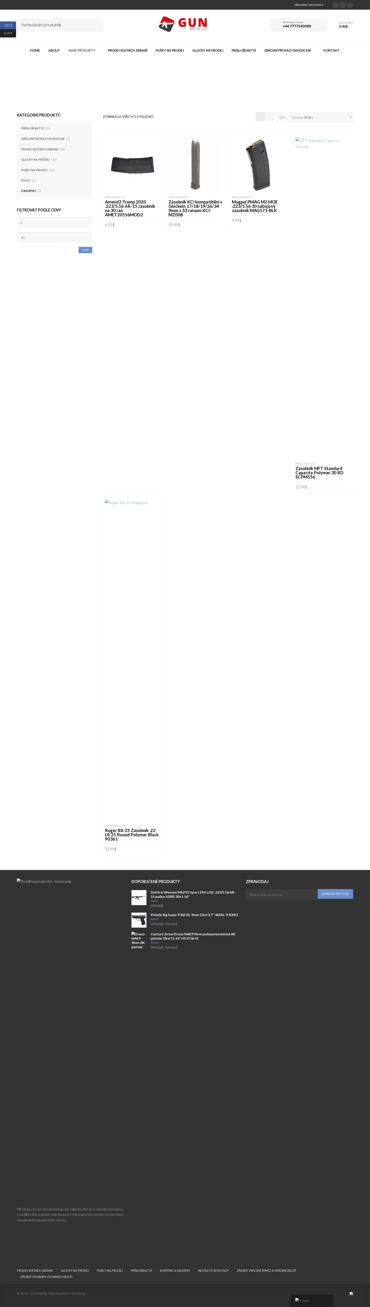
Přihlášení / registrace (309, 4)
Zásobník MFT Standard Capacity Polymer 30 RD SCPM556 (319, 472)
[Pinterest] (350, 4)
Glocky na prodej (35, 159)
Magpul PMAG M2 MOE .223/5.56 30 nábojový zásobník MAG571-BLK (255, 206)
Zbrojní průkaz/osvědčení (42, 139)
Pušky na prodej (34, 170)
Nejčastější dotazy (213, 1270)
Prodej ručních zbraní (39, 149)
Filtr (85, 250)
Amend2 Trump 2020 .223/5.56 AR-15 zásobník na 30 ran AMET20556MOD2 (130, 208)
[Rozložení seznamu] (269, 116)
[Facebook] (343, 4)
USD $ (10, 25)
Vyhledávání (97, 24)
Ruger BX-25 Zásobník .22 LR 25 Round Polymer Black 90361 (132, 834)
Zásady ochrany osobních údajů (46, 1277)
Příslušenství (32, 128)
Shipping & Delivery (175, 1270)
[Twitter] (336, 4)
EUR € (10, 33)
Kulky (26, 180)
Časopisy (28, 191)
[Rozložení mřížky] (260, 116)
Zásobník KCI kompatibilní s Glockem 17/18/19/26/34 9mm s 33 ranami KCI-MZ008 (195, 208)
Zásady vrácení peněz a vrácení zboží (266, 1270)
